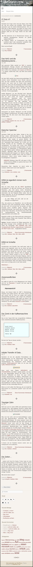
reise (26, 546)
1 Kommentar (27, 170)
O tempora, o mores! (8, 510)
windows (4, 122)
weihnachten (24, 551)
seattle (3, 549)
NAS (23, 65)
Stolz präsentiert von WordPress (14, 563)
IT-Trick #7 (6, 19)
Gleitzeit (14, 525)
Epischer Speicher (9, 130)
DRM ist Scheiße (8, 242)
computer (7, 479)
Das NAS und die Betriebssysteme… (9, 60)
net (14, 546)
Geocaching (22, 542)
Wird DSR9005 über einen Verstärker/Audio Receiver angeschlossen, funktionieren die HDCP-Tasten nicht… (16, 227)
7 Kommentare (27, 49)
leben (19, 234)
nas (18, 120)
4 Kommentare (27, 119)
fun (6, 305)
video (7, 551)
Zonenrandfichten (9, 277)
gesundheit (28, 542)
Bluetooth (4, 423)
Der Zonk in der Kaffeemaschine (15, 314)
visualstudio (14, 551)
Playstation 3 (12, 283)
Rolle (4, 532)
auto (18, 540)
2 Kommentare (27, 267)
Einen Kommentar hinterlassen (23, 232)
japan (16, 544)
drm (6, 234)
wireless (12, 553)
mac (15, 120)
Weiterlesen (5, 264)
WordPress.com (16, 564)
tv (18, 549)
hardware (9, 50)
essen (7, 542)
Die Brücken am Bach (8, 518)
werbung (29, 551)
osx (20, 120)
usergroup (4, 551)
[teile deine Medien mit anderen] (16, 75)
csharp (3, 542)
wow (19, 172)
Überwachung (9, 540)
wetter (3, 553)
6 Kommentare (27, 304)
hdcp (14, 234)
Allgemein (9, 49)
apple (15, 540)
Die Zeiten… (7, 457)
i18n (10, 544)
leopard (12, 120)
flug (11, 542)
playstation (15, 305)
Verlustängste (6, 516)
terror (16, 549)
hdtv (17, 234)
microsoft (5, 546)
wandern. (19, 551)
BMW (8, 435)
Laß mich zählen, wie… (9, 512)
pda (16, 546)
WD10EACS (24, 370)
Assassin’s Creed (20, 301)
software (14, 448)
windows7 (8, 122)
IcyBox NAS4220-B (7, 364)
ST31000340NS (6, 372)
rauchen (23, 546)
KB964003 (6, 160)
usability (28, 549)
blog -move (6, 514)
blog (22, 539)
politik (23, 234)
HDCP (22, 186)
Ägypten (3, 540)
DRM (27, 254)
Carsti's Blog (16, 2)
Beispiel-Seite (10, 11)
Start (2, 11)
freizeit (13, 542)
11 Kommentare (27, 477)
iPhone (13, 544)
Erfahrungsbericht (12, 363)
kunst (19, 544)
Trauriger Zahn (7, 402)
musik (11, 547)
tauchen (12, 549)
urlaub (22, 549)
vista (23, 120)
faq (6, 50)
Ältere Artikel (6, 487)
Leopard (21, 70)
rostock (28, 546)
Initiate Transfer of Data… (12, 352)
